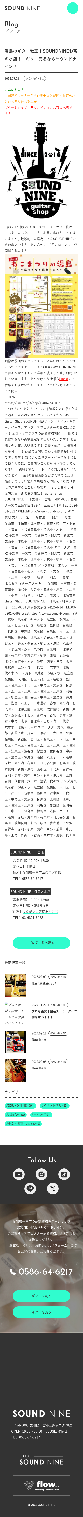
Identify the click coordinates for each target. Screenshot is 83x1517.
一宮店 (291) (42, 1114)
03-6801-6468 (32, 917)
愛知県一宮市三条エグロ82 (42, 872)
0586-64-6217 (32, 878)
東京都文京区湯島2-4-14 (40, 911)
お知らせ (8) (16, 1114)
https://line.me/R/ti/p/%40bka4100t (32, 403)
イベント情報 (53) (55, 1105)
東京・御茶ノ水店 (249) (24, 1123)
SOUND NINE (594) (21, 1105)
